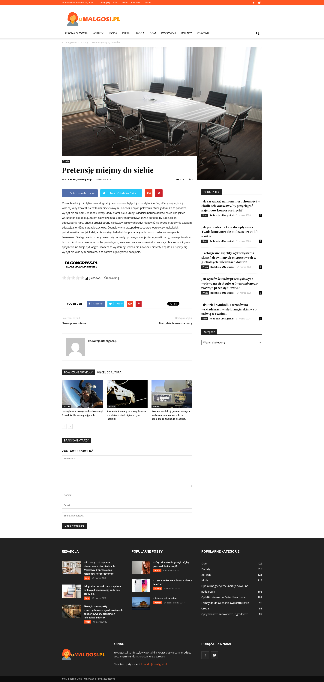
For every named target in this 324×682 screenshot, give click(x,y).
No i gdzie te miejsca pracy (175, 323)
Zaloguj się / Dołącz (108, 2)
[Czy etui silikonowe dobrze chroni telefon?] (141, 585)
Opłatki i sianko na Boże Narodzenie (223, 597)
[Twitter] (259, 2)
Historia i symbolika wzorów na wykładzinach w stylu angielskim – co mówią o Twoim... (228, 309)
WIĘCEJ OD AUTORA (109, 372)
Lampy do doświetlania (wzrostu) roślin (225, 603)
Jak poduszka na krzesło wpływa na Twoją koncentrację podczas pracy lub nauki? (229, 231)
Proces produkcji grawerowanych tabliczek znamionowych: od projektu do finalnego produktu (171, 415)
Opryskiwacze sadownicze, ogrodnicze (224, 614)
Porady (186, 33)
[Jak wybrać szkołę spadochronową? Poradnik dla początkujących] (82, 394)
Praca (205, 267)
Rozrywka (168, 33)
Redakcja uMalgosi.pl (80, 179)
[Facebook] (253, 2)
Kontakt (147, 2)
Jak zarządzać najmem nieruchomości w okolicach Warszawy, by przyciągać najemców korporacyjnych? (230, 205)
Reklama (135, 2)
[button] (257, 33)
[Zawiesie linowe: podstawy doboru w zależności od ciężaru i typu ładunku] (127, 394)
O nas (125, 2)
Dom (152, 33)
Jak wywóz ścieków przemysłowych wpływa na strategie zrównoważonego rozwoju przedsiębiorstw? (229, 283)
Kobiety (98, 33)
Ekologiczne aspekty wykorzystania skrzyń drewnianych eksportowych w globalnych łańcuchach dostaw (228, 257)
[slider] (73, 277)
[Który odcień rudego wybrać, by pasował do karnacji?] (141, 567)
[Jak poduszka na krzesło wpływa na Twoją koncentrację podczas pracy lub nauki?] (71, 591)
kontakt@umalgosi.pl (154, 664)
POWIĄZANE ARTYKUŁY (78, 372)
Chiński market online (165, 598)
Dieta (126, 33)
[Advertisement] (194, 18)
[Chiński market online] (141, 603)
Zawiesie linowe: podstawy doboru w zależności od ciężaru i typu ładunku (126, 415)
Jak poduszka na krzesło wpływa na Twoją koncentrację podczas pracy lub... (102, 590)
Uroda (139, 33)
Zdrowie (203, 33)
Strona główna (76, 33)
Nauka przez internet (74, 323)
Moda (113, 33)
